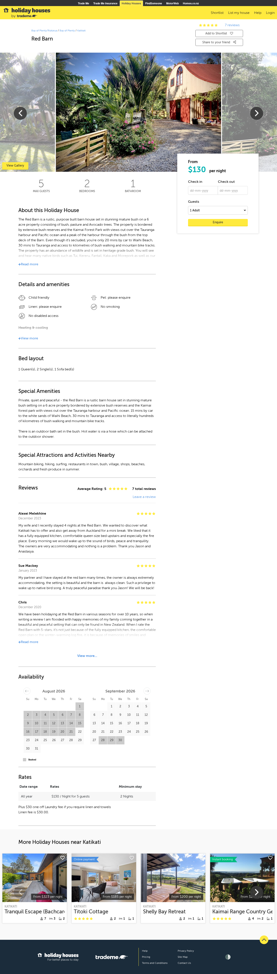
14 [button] (71, 723)
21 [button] (71, 731)
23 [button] (28, 740)
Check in (195, 182)
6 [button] (62, 714)
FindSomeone (153, 3)
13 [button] (62, 723)
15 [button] (79, 723)
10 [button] (36, 723)
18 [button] (45, 731)
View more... (87, 656)
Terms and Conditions (154, 962)
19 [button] (53, 731)
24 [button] (36, 740)
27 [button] (62, 740)
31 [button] (36, 748)
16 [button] (27, 731)
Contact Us (184, 962)
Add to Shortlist (216, 33)
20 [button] (62, 731)
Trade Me (83, 3)
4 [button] (45, 714)
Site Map (183, 956)
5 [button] (54, 714)
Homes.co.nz (191, 3)
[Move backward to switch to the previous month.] (27, 691)
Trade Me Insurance (105, 3)
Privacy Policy (186, 950)
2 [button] (28, 714)
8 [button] (80, 714)
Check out (226, 182)
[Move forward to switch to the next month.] (147, 691)
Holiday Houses (131, 3)
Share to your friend (216, 42)
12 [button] (53, 723)
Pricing (146, 956)
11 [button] (45, 723)
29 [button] (80, 740)
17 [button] (36, 731)
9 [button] (28, 723)
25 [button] (45, 740)
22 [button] (80, 731)
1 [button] (80, 706)
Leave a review (144, 497)
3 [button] (36, 714)
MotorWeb (172, 3)
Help (145, 950)
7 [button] (71, 714)
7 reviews (232, 25)
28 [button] (71, 740)
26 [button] (54, 740)
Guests (193, 202)
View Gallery (15, 165)
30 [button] (28, 748)
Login (270, 13)
